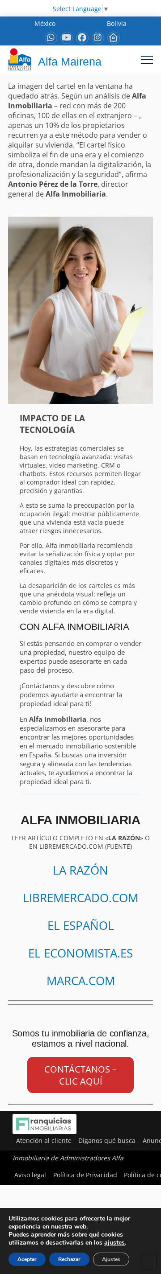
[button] (147, 59)
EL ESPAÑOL (80, 925)
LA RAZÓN (80, 870)
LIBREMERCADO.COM (80, 898)
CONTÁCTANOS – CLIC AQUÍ (80, 1075)
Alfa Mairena (70, 61)
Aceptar (27, 1259)
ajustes (114, 1243)
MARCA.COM (81, 981)
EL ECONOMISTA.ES (80, 953)
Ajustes (111, 1259)
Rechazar (69, 1259)
